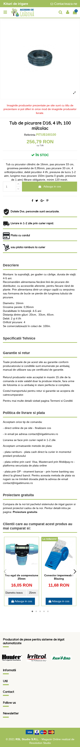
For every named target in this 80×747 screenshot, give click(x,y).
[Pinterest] (47, 200)
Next (74, 571)
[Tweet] (37, 200)
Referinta (29, 134)
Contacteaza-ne (65, 4)
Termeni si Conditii (61, 400)
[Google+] (42, 200)
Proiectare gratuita (25, 511)
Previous (5, 571)
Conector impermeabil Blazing (58, 577)
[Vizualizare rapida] (21, 570)
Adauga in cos (52, 186)
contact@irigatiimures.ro (18, 483)
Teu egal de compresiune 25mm (21, 577)
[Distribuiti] (32, 200)
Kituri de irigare (15, 4)
